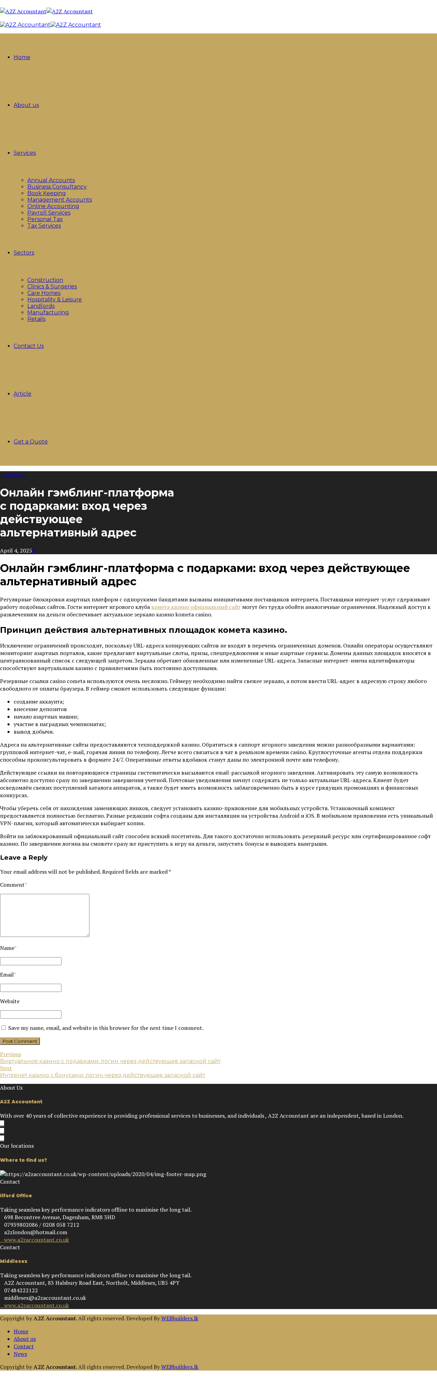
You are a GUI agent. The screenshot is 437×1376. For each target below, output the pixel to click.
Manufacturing (48, 312)
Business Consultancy (57, 186)
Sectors (24, 252)
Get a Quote (31, 441)
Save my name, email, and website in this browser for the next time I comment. (105, 1028)
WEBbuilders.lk (179, 1318)
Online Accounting (53, 206)
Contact (24, 1346)
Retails (36, 319)
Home (22, 57)
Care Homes (43, 293)
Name (8, 948)
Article (22, 394)
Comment (13, 884)
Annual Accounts (51, 180)
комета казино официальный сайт (196, 607)
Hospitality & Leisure (54, 299)
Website (9, 1001)
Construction (45, 280)
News (20, 1354)
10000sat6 (13, 475)
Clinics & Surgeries (52, 286)
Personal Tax (45, 219)
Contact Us (29, 346)
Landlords (41, 306)
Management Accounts (59, 199)
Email (8, 974)
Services (25, 153)
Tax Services (44, 225)
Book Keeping (46, 193)
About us (26, 105)
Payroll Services (48, 212)
